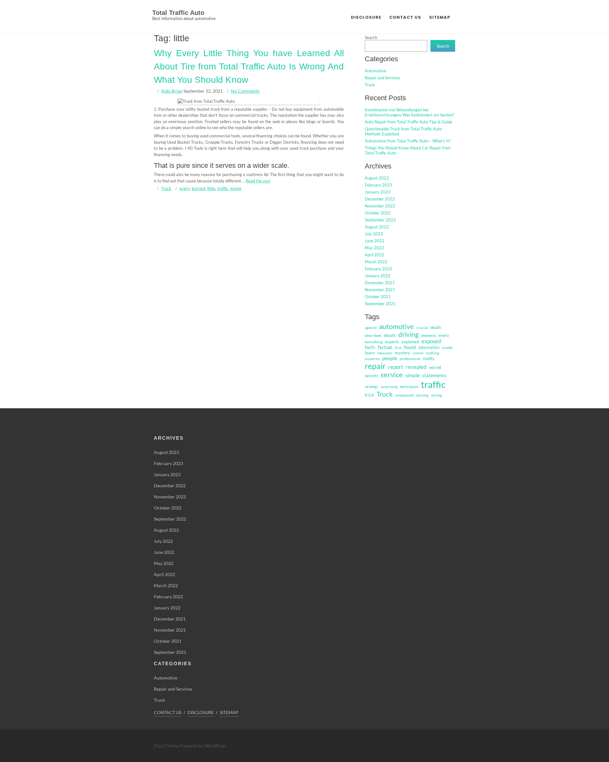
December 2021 (380, 282)
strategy (371, 386)
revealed (416, 367)
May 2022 (374, 247)
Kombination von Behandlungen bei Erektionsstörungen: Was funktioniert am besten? (409, 112)
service (392, 375)
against (371, 327)
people (389, 358)
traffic (222, 188)
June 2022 (374, 240)
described (373, 335)
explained (410, 341)
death (435, 327)
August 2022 (377, 226)
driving (408, 334)
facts (370, 347)
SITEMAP (439, 17)
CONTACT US (405, 17)
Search (371, 37)
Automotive (375, 70)
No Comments (245, 91)
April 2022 (374, 254)
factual (385, 347)
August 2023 (377, 178)
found (410, 347)
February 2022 (378, 268)
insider (447, 347)
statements (434, 375)
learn (370, 352)
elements (428, 335)
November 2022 (380, 205)
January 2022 (377, 275)
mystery (402, 352)
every (185, 188)
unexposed (404, 395)
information (428, 347)
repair (375, 366)
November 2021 (380, 289)
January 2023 (377, 191)
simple (412, 375)
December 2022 (380, 198)
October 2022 (378, 212)
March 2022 (376, 261)
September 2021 (380, 303)
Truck (166, 188)
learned (198, 188)
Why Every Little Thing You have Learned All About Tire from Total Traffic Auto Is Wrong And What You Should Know (249, 66)
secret (435, 367)
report (395, 367)
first (398, 347)
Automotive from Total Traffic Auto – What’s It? (408, 140)
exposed (431, 341)
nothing (432, 353)
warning (422, 395)
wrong (235, 188)
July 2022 (374, 233)
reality (429, 358)
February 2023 (378, 184)
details (390, 335)
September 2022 (380, 219)
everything (374, 341)
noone (418, 353)
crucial (422, 327)
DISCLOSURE (366, 17)
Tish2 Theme (167, 745)
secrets (371, 375)
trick (369, 394)
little (211, 188)
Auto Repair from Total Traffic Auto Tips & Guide (408, 121)
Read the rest (258, 180)
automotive (396, 326)
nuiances (372, 358)
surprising (389, 386)
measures (384, 353)
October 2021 (378, 296)
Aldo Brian (171, 91)
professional (410, 358)
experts (392, 341)
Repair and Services (382, 77)
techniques (409, 386)
